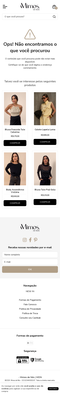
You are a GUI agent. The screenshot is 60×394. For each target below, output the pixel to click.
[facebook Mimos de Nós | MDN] (30, 240)
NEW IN (30, 291)
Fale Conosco (30, 304)
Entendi (53, 389)
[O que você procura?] (54, 16)
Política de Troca (30, 313)
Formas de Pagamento (30, 300)
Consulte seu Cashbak (30, 317)
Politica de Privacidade (30, 308)
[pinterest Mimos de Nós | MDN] (35, 240)
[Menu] (5, 6)
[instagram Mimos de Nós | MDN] (25, 240)
